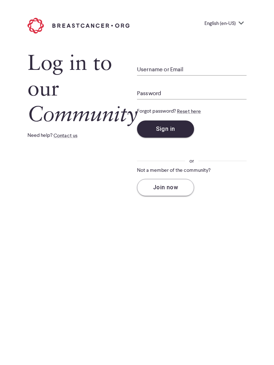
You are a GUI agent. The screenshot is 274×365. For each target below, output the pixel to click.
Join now (165, 187)
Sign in (165, 128)
